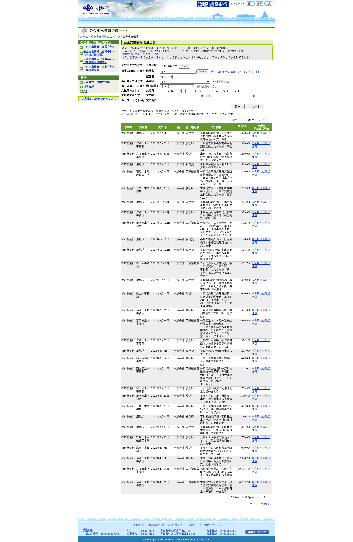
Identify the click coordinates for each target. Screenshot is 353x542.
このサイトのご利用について (204, 525)
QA (85, 91)
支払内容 (151, 100)
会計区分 (151, 81)
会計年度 (151, 65)
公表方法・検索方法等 (96, 82)
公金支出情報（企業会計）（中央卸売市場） (99, 53)
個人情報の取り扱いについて (165, 525)
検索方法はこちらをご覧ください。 (143, 54)
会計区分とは (221, 81)
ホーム (84, 36)
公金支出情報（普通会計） (99, 46)
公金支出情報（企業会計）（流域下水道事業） (99, 61)
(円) (201, 96)
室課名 (150, 76)
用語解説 (88, 86)
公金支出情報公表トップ (105, 36)
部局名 (150, 70)
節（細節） (152, 85)
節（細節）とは (206, 86)
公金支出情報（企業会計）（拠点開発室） (99, 68)
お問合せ (139, 525)
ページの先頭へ (262, 504)
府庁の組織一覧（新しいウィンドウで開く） (237, 71)
